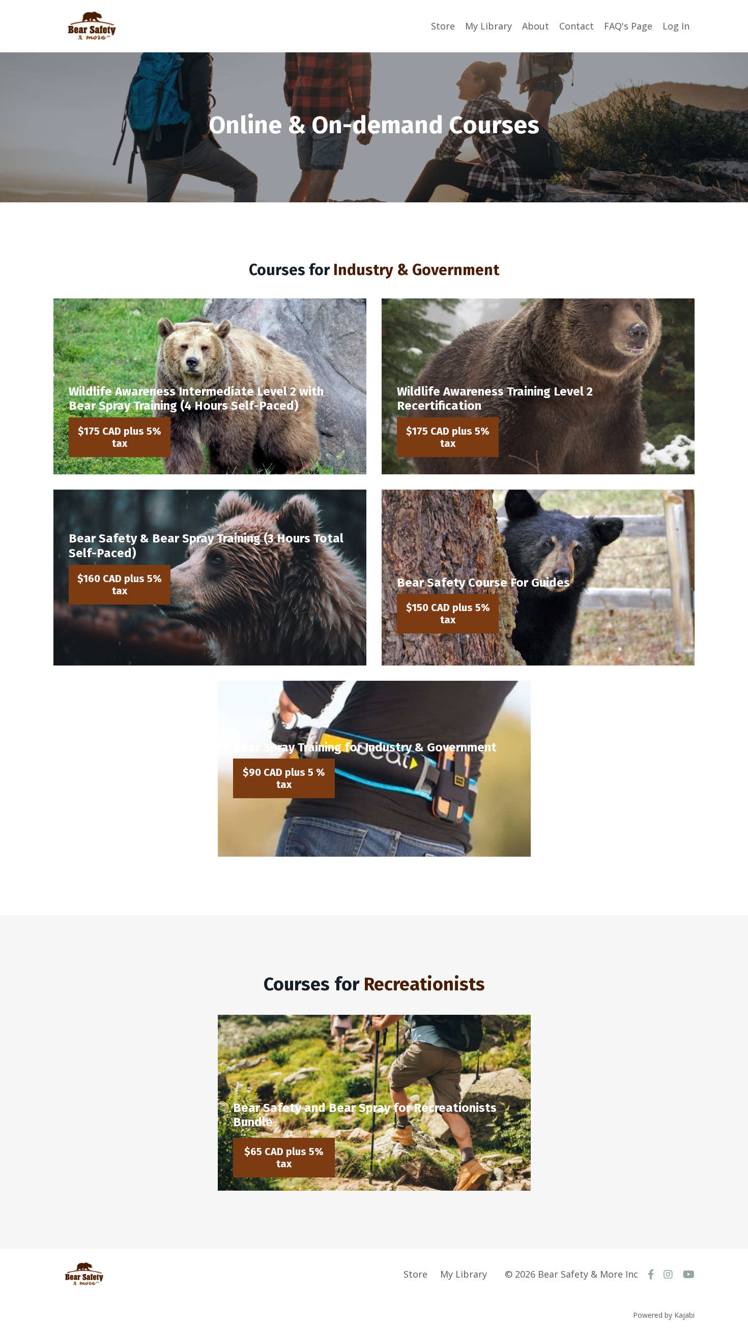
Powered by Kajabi (664, 1315)
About (535, 26)
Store (443, 26)
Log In (676, 26)
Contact (576, 26)
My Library (488, 26)
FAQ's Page (628, 26)
